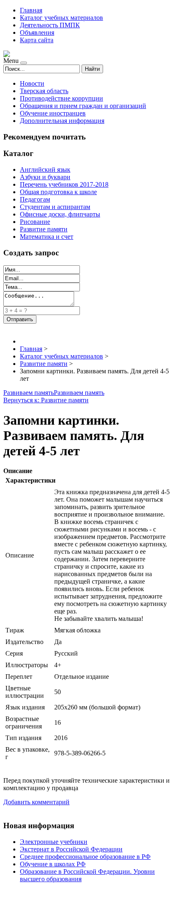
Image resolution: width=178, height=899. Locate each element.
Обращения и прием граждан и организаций (83, 105)
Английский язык (45, 169)
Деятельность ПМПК (50, 25)
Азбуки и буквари (45, 176)
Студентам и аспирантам (55, 206)
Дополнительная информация (62, 120)
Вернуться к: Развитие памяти (46, 400)
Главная (31, 10)
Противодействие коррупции (61, 98)
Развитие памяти (43, 229)
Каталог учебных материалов (61, 17)
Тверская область (44, 90)
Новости (32, 83)
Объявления (37, 32)
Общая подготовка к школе (58, 191)
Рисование (35, 221)
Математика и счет (46, 236)
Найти (92, 69)
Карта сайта (36, 39)
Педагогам (35, 199)
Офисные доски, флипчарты (60, 214)
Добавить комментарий (36, 801)
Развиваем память (28, 392)
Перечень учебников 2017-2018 (64, 184)
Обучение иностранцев (53, 113)
